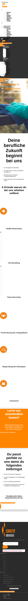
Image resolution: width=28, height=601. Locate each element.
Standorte (6, 10)
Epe (8, 13)
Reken (8, 19)
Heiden (8, 16)
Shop (4, 23)
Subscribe (5, 547)
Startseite (6, 9)
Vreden (9, 21)
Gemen (9, 15)
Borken (9, 12)
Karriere (5, 22)
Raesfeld (9, 18)
